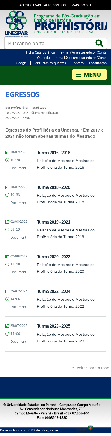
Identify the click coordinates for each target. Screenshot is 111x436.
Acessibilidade (30, 5)
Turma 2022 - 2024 (53, 291)
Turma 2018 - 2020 (53, 187)
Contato (78, 63)
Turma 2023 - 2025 (53, 326)
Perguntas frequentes (49, 63)
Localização (98, 63)
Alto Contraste (56, 5)
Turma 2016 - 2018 (53, 152)
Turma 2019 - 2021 (53, 221)
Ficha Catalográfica (40, 52)
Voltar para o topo (93, 367)
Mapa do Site (81, 5)
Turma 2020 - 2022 (53, 256)
